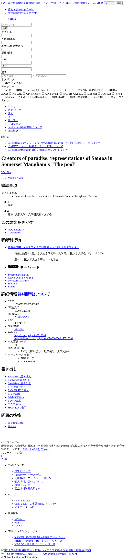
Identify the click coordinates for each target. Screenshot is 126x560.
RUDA (113, 90)
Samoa (11, 286)
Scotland (12, 283)
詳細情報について (34, 294)
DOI (3, 65)
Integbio (9, 97)
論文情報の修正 (17, 422)
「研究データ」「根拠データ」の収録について (35, 146)
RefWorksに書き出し (20, 376)
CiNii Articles (33, 93)
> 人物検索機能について (28, 127)
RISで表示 (14, 393)
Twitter (18, 525)
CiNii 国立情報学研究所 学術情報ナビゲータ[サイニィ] (33, 3)
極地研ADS (59, 97)
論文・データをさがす (21, 9)
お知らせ (19, 519)
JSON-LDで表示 (17, 407)
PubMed (23, 97)
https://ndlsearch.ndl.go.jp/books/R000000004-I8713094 (43, 338)
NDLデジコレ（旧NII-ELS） (88, 90)
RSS (16, 522)
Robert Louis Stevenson (20, 277)
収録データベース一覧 (27, 474)
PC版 (4, 459)
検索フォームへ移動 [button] (91, 3)
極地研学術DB (78, 97)
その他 (12, 426)
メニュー (109, 3)
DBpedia (92, 93)
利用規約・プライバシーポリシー (34, 478)
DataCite (44, 90)
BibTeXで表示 (16, 397)
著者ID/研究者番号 (12, 45)
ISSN (4, 59)
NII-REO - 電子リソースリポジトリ (34, 544)
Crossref (31, 90)
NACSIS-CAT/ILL (73, 93)
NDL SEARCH (16, 229)
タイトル (6, 32)
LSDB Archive (39, 97)
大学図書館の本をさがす (22, 13)
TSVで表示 (14, 400)
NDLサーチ (60, 90)
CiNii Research (22, 500)
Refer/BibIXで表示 (18, 390)
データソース (9, 86)
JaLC (8, 90)
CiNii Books (51, 93)
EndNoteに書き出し (19, 380)
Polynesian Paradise (18, 280)
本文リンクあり (14, 83)
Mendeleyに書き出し (19, 383)
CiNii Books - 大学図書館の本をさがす (36, 503)
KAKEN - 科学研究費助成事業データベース (39, 537)
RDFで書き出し (17, 386)
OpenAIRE (97, 97)
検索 (119, 3)
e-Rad (118, 93)
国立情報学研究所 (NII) (27, 488)
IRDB (18, 90)
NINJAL (17, 93)
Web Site (6, 172)
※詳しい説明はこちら (35, 449)
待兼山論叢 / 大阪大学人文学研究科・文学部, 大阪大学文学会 (43, 247)
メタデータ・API (24, 507)
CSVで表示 (14, 404)
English (12, 18)
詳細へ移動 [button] (72, 3)
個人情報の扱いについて (28, 481)
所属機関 (6, 52)
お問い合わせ (22, 485)
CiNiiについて (22, 471)
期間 (4, 72)
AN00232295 (21, 317)
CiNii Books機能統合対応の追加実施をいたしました (38, 149)
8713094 (19, 329)
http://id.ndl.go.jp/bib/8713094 (30, 335)
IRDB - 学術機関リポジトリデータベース (38, 540)
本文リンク (7, 79)
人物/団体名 (8, 39)
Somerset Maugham (18, 274)
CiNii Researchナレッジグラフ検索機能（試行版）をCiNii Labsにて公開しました (54, 142)
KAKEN (106, 93)
